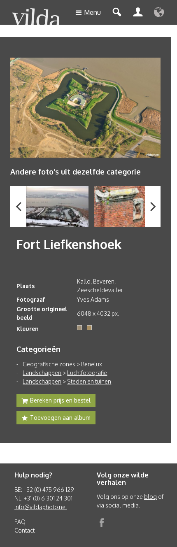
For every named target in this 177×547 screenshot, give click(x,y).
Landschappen (42, 372)
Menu (92, 12)
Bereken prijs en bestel (60, 400)
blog (150, 496)
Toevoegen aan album (60, 417)
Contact (24, 530)
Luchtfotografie (87, 372)
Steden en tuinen (89, 381)
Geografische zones (49, 364)
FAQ (20, 521)
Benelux (91, 364)
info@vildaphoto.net (40, 506)
